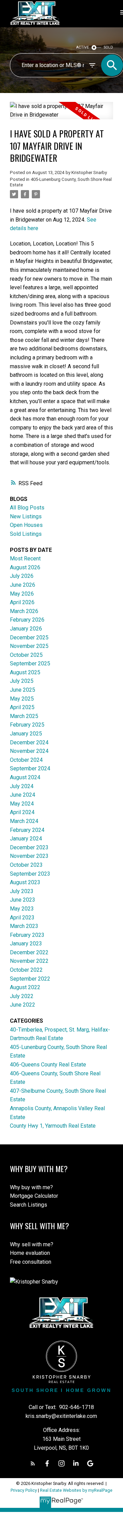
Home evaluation (30, 1253)
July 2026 (21, 576)
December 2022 (29, 952)
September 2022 (30, 978)
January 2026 (26, 628)
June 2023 (22, 900)
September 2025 (30, 663)
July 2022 (21, 996)
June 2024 (22, 795)
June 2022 (22, 1004)
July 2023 (21, 891)
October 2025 (26, 655)
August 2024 (25, 777)
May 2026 (22, 593)
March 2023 (24, 926)
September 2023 (30, 874)
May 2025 (22, 698)
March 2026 (24, 611)
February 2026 (27, 619)
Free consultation (30, 1262)
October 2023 (26, 865)
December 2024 (29, 742)
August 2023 (25, 882)
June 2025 (22, 690)
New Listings (26, 516)
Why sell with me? (31, 1244)
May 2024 (22, 803)
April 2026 (22, 602)
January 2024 (26, 838)
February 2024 (27, 830)
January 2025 (26, 733)
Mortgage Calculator (34, 1196)
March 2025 (24, 716)
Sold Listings (26, 534)
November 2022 (29, 961)
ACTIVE (82, 47)
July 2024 (21, 786)
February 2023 (27, 935)
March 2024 (24, 821)
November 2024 (29, 751)
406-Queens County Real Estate (48, 1064)
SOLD (108, 47)
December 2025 (29, 637)
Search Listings (28, 1204)
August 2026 (25, 567)
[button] (33, 1463)
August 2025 (25, 672)
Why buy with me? (31, 1187)
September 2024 (30, 768)
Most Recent (25, 558)
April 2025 (22, 707)
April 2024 (22, 812)
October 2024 (26, 760)
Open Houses (26, 525)
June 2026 (22, 585)
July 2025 (21, 681)
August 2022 (25, 987)
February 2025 (27, 724)
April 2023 (22, 917)
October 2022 (26, 970)
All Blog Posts (27, 507)
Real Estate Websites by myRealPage (76, 1490)
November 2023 (29, 856)
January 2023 (26, 943)
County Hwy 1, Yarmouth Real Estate (53, 1126)
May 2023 (22, 908)
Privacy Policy (24, 1490)
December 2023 (29, 847)
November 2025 (29, 646)
